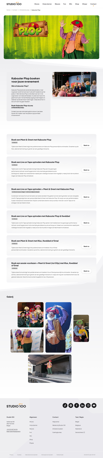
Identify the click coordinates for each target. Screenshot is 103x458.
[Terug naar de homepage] (14, 4)
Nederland (78, 429)
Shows (36, 4)
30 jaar (84, 4)
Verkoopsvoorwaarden (47, 454)
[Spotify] (70, 405)
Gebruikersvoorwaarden (31, 454)
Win (70, 4)
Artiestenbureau (24, 10)
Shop (77, 4)
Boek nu (86, 145)
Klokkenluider (60, 454)
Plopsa (32, 443)
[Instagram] (88, 405)
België (77, 422)
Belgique (78, 425)
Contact (93, 4)
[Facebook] (76, 405)
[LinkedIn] (82, 405)
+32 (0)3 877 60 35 (12, 429)
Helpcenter (55, 422)
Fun (64, 4)
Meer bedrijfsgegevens (13, 431)
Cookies (19, 454)
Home (8, 10)
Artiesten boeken (57, 429)
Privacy (11, 454)
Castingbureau (57, 432)
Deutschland (79, 432)
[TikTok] (65, 405)
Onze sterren (47, 4)
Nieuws (57, 4)
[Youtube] (94, 405)
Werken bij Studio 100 (58, 425)
